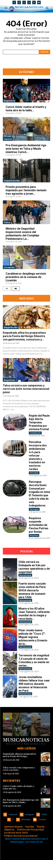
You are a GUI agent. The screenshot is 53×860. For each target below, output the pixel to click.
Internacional (25, 575)
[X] (29, 2)
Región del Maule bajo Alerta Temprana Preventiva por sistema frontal (39, 422)
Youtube (42, 819)
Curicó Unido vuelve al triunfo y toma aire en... (18, 787)
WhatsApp (26, 819)
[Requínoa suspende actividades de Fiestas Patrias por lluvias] (15, 524)
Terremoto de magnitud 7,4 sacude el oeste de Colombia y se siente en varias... (34, 660)
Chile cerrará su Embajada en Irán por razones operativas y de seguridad (34, 567)
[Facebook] (14, 2)
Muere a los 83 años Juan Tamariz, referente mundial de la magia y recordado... (34, 613)
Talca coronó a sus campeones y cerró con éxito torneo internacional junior (26, 389)
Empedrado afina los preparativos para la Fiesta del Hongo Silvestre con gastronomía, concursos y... (24, 336)
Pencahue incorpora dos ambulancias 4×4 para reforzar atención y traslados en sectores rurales (38, 455)
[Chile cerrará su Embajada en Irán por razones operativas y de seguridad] (10, 569)
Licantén (9, 267)
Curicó (8, 138)
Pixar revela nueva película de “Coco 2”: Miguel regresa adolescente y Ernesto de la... (33, 637)
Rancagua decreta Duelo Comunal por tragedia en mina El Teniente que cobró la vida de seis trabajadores (39, 493)
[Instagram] (19, 2)
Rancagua (34, 509)
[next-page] (16, 288)
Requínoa (34, 535)
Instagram (29, 814)
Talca (7, 222)
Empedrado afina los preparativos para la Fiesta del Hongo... (19, 755)
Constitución (12, 180)
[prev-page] (7, 288)
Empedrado (11, 327)
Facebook (13, 814)
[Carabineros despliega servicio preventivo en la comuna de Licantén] (26, 257)
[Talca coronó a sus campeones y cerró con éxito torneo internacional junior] (26, 370)
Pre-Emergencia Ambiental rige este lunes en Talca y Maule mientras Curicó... (26, 149)
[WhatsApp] (34, 2)
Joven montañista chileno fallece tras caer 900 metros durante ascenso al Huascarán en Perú (34, 683)
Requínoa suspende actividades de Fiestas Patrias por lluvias (38, 524)
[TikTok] (24, 2)
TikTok (44, 814)
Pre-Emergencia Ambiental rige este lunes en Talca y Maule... (21, 801)
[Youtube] (39, 2)
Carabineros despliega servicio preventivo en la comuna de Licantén (26, 277)
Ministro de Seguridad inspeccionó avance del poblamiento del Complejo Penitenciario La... (22, 233)
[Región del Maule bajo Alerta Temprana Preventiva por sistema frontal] (15, 422)
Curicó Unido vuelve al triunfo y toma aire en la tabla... (26, 108)
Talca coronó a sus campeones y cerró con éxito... (19, 768)
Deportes (9, 100)
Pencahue (34, 472)
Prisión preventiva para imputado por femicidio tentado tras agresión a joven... (26, 190)
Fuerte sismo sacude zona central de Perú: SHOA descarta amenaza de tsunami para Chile (32, 590)
